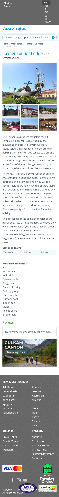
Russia (35, 416)
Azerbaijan (38, 395)
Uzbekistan (8, 395)
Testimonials (39, 441)
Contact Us (9, 6)
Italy (34, 425)
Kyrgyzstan (8, 404)
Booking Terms (40, 445)
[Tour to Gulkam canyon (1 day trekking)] (29, 354)
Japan (35, 412)
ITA (46, 19)
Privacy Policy (39, 449)
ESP (46, 15)
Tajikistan (7, 408)
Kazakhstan (8, 399)
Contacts (37, 458)
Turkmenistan (10, 412)
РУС (47, 6)
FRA (46, 12)
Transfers (8, 449)
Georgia (36, 391)
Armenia (36, 399)
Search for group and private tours (26, 37)
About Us (8, 3)
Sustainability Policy (43, 453)
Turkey (36, 421)
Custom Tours (10, 445)
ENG (46, 2)
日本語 (48, 22)
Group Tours (9, 436)
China (35, 408)
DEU (46, 9)
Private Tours (10, 441)
